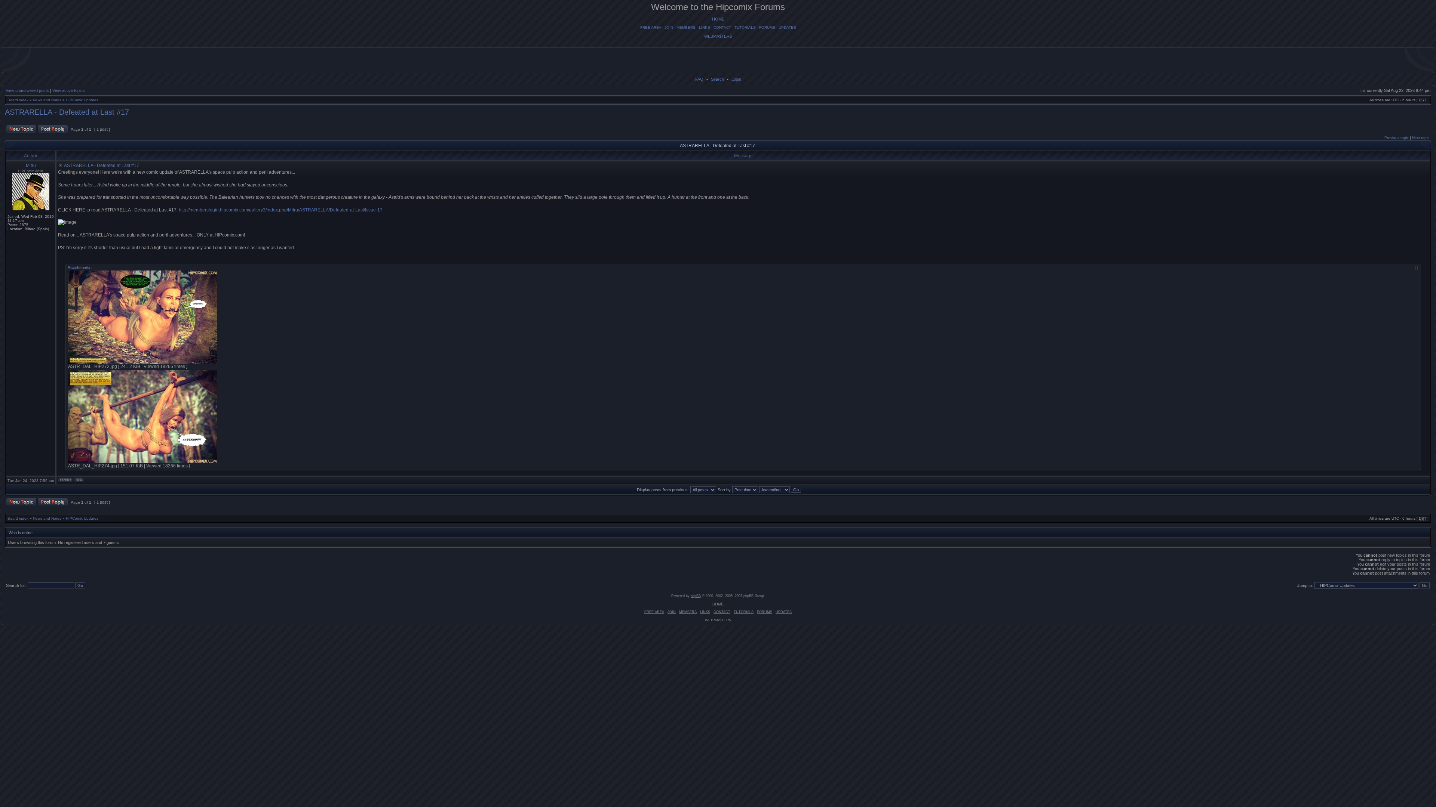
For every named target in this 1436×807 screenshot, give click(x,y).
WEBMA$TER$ (718, 36)
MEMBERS (686, 27)
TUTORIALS (745, 27)
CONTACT (722, 27)
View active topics (68, 90)
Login (736, 79)
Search (717, 79)
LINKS (704, 27)
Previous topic (1396, 138)
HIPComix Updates (82, 100)
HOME (718, 19)
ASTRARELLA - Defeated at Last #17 (67, 112)
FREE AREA (650, 27)
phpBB (696, 596)
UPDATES (787, 27)
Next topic (1420, 138)
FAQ (699, 79)
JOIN (669, 27)
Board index (17, 100)
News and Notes (47, 100)
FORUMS (767, 27)
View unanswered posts (27, 90)
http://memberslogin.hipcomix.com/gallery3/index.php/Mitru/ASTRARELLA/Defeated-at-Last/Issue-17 (281, 210)
